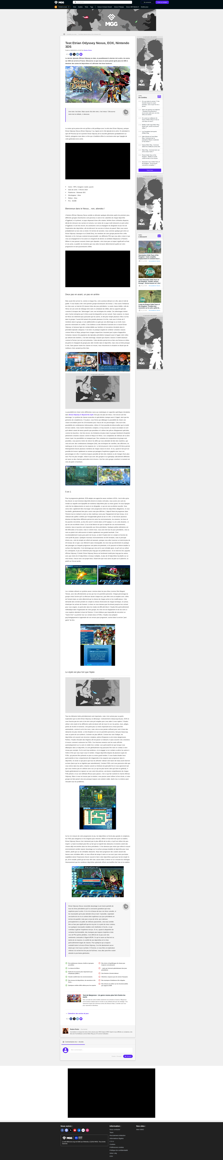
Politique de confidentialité (119, 1150)
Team (111, 1132)
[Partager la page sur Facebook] (71, 54)
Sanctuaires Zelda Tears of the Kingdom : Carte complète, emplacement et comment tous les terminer (150, 257)
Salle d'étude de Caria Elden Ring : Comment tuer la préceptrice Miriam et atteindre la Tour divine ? (150, 139)
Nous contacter (115, 1129)
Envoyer (128, 1056)
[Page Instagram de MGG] (87, 1130)
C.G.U (112, 1141)
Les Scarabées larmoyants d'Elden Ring (149, 132)
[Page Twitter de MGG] (70, 1130)
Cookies (112, 1144)
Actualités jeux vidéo (72, 34)
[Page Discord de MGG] (66, 1130)
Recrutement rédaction (117, 1135)
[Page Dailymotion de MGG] (79, 1130)
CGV (111, 1156)
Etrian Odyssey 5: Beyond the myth (81, 415)
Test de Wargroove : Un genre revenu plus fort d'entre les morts (104, 996)
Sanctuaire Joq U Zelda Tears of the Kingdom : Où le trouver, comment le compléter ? (151, 163)
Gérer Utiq (113, 1153)
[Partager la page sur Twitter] (74, 54)
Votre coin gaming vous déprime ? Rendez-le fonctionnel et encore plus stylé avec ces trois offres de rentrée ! (151, 112)
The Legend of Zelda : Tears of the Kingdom (161, 261)
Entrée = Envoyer (116, 1056)
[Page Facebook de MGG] (62, 1130)
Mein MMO (140, 1129)
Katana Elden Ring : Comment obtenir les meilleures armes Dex (151, 145)
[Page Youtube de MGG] (74, 1130)
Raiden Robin (88, 50)
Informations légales (117, 1138)
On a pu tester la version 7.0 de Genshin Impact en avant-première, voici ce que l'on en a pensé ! (150, 104)
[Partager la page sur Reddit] (77, 54)
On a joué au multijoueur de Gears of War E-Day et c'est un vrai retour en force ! (150, 119)
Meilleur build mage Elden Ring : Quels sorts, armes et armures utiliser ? (151, 126)
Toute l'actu (150, 170)
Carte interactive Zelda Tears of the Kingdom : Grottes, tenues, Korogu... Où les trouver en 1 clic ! (150, 281)
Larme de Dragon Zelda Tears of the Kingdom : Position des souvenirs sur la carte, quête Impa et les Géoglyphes (150, 306)
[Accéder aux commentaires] (80, 54)
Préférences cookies (117, 1147)
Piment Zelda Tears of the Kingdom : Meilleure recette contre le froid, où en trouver (150, 156)
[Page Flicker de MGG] (83, 1130)
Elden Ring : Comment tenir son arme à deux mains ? (151, 150)
